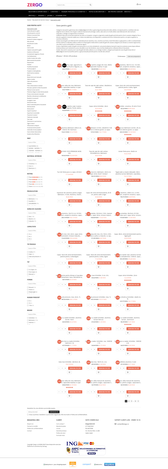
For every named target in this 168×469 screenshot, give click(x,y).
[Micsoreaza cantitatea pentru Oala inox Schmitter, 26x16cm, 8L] (59, 368)
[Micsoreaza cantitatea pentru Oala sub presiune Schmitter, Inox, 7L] (88, 305)
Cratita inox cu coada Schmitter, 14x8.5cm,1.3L (69, 342)
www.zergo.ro (84, 30)
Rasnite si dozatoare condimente (36, 96)
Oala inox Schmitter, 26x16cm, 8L (69, 362)
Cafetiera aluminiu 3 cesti (127, 362)
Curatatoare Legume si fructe (35, 54)
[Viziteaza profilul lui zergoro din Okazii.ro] (72, 464)
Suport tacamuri (32, 111)
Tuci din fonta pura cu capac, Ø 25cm (69, 172)
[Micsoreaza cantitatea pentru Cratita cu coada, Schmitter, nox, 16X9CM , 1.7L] (88, 349)
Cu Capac (31, 269)
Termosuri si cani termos (34, 121)
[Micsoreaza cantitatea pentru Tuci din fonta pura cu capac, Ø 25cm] (59, 180)
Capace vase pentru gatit (34, 50)
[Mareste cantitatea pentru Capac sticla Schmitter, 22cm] (123, 284)
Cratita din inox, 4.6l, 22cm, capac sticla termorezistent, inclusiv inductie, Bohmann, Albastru (69, 235)
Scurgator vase (31, 100)
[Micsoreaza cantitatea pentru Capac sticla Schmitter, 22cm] (117, 284)
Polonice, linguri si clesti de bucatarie (37, 92)
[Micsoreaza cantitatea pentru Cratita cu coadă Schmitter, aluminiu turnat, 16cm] (59, 328)
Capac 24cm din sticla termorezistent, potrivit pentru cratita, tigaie (127, 86)
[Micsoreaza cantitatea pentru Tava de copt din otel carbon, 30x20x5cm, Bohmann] (88, 93)
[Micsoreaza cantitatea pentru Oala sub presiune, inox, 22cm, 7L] (59, 305)
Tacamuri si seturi (32, 115)
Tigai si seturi (31, 123)
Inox (30, 166)
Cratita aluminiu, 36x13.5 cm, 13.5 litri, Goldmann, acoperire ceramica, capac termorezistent (127, 66)
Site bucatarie (31, 106)
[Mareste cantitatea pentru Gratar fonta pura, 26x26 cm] (123, 159)
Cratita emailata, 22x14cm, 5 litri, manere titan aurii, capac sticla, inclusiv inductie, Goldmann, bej (98, 214)
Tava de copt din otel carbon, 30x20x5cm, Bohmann (98, 86)
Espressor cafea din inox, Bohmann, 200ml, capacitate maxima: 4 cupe (69, 86)
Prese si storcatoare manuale (35, 94)
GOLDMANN (32, 203)
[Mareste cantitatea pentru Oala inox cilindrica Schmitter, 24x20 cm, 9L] (123, 305)
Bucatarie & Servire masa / (41, 20)
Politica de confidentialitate (35, 428)
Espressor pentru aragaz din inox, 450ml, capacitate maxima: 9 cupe (98, 66)
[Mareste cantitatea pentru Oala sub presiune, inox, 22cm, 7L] (65, 305)
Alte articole (30, 41)
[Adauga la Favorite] (69, 77)
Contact (29, 431)
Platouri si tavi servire (33, 90)
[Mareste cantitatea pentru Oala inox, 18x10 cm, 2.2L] (94, 368)
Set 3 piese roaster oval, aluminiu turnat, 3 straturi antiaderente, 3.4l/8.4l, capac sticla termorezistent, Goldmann (127, 255)
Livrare (58, 428)
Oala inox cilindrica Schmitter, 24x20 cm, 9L (127, 298)
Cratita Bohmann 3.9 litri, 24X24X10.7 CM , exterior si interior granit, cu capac (98, 129)
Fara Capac (32, 272)
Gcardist (31, 201)
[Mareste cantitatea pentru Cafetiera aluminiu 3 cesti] (123, 368)
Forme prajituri (31, 69)
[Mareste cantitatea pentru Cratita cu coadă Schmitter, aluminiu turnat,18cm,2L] (94, 328)
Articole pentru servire (33, 33)
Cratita (31, 252)
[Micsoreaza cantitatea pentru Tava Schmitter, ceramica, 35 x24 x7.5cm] (117, 115)
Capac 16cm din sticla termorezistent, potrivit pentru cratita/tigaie (69, 255)
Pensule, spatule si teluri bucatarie (37, 88)
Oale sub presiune (32, 81)
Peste (30, 177)
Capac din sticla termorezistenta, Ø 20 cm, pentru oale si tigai (98, 193)
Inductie (31, 221)
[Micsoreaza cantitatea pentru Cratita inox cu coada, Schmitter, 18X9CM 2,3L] (117, 349)
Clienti (59, 420)
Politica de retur (60, 433)
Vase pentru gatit (32, 29)
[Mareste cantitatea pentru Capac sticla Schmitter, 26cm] (94, 115)
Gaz (30, 216)
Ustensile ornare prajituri (34, 130)
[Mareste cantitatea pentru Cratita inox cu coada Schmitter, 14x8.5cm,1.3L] (65, 349)
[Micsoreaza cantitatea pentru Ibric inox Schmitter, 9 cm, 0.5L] (88, 284)
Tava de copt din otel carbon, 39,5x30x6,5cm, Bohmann (98, 152)
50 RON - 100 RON (34, 148)
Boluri (29, 46)
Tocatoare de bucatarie (33, 128)
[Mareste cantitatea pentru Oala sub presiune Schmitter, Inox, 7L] (94, 305)
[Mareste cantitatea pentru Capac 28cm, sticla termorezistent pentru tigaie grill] (123, 242)
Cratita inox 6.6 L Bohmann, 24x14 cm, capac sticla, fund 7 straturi (98, 173)
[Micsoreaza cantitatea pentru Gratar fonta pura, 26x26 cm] (117, 159)
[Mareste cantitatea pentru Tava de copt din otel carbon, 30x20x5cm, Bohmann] (94, 93)
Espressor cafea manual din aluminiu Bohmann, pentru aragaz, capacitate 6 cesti (127, 381)
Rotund (31, 287)
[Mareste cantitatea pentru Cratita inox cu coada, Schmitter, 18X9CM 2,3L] (123, 349)
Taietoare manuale (32, 117)
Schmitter (32, 318)
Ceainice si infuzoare (33, 52)
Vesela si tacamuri (32, 37)
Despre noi (30, 424)
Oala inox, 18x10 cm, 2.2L (98, 362)
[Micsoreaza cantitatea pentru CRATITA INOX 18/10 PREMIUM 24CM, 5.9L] (59, 159)
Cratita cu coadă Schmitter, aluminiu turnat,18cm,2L (99, 318)
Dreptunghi (32, 292)
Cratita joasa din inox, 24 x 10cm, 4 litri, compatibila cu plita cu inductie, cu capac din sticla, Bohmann (98, 235)
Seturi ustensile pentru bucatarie (36, 104)
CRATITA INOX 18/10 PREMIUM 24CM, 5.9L (69, 152)
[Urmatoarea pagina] (138, 401)
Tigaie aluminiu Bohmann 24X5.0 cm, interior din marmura (69, 129)
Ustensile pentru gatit (33, 31)
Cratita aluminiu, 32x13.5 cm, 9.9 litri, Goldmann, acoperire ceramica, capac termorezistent (69, 214)
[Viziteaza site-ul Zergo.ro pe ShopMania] (109, 464)
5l (29, 239)
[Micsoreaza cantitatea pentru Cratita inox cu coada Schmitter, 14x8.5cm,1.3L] (59, 349)
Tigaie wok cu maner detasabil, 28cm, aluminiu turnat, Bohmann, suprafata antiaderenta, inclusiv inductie (128, 173)
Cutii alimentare (31, 56)
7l (29, 234)
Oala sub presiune (34, 256)
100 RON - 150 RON (34, 150)
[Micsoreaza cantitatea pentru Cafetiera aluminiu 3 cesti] (117, 368)
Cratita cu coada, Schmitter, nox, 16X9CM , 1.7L (98, 342)
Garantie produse (61, 431)
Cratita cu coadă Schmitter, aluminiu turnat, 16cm (69, 318)
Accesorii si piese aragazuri (34, 39)
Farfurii (29, 64)
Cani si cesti (30, 48)
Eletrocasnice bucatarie (33, 60)
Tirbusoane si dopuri (33, 125)
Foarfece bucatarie (32, 67)
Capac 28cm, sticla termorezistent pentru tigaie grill (127, 235)
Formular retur (60, 435)
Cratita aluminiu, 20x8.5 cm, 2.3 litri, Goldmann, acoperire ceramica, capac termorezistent (127, 193)
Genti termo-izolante (33, 73)
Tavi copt (29, 119)
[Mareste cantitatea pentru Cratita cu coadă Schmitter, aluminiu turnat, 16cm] (65, 328)
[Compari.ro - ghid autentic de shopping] (86, 464)
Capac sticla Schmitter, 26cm (98, 106)
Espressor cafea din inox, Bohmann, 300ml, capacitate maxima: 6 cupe (69, 381)
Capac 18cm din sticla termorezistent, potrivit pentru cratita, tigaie (98, 255)
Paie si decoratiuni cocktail (34, 86)
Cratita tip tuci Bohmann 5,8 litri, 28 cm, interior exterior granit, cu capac (128, 129)
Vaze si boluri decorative (34, 132)
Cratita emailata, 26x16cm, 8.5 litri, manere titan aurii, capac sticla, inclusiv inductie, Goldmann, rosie (128, 214)
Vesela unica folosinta (33, 134)
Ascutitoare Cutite (32, 43)
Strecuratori (30, 109)
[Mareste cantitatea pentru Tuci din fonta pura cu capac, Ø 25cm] (65, 180)
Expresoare (30, 62)
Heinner (31, 322)
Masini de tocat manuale (34, 77)
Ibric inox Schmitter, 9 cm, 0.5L (99, 275)
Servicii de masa (31, 102)
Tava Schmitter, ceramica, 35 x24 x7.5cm (128, 106)
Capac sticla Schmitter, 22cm (127, 275)
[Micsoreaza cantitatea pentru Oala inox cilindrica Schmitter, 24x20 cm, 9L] (117, 305)
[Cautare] (90, 5)
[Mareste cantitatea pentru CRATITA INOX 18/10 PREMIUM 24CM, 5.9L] (65, 159)
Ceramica (31, 164)
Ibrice (28, 75)
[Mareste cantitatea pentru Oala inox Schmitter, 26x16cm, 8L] (65, 368)
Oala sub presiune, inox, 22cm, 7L (69, 297)
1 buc (30, 305)
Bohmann (32, 199)
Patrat (30, 289)
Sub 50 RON (32, 146)
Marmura (31, 168)
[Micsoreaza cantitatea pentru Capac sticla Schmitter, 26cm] (88, 115)
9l (29, 236)
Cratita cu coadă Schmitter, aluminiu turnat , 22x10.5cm (128, 318)
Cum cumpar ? (60, 424)
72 (29, 303)
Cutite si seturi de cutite (34, 58)
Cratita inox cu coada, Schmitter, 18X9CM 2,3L (127, 342)
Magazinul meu (33, 420)
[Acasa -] (37, 4)
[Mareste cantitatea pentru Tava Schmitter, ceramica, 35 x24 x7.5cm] (123, 115)
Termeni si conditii (32, 426)
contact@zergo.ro (123, 424)
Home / (29, 20)
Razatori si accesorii (32, 98)
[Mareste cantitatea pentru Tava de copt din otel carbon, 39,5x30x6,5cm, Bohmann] (94, 159)
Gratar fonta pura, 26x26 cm (128, 151)
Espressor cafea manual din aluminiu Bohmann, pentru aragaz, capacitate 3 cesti (98, 381)
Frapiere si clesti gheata (34, 71)
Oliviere (29, 83)
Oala (30, 254)
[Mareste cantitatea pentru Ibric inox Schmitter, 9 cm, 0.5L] (94, 284)
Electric (31, 219)
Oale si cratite (31, 79)
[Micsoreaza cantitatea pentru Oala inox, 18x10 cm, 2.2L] (88, 368)
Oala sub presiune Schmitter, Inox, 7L (98, 297)
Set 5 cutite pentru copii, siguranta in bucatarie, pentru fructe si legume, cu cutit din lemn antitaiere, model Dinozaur (69, 66)
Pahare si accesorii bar (33, 35)
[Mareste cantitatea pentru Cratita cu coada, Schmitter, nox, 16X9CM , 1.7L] (94, 349)
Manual (31, 274)
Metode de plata (61, 426)
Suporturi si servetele (33, 113)
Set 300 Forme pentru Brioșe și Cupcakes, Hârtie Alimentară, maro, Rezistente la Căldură (69, 276)
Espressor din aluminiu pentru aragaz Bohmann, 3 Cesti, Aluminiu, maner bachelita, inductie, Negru (69, 193)
